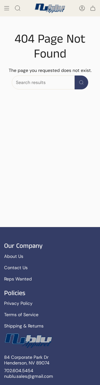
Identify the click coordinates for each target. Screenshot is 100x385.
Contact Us (16, 267)
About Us (13, 256)
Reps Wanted (18, 279)
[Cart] (92, 8)
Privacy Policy (18, 303)
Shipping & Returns (24, 326)
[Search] (81, 82)
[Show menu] (7, 8)
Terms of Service (21, 314)
